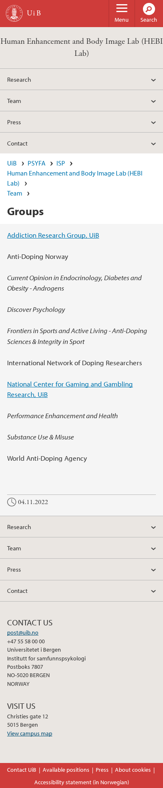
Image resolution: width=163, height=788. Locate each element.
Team (14, 100)
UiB (12, 163)
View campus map (29, 733)
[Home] (14, 13)
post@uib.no (22, 632)
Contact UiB (21, 769)
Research (19, 79)
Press (14, 122)
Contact (17, 143)
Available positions (66, 769)
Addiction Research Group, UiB (53, 235)
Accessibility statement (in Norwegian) (81, 782)
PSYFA (37, 163)
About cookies (133, 769)
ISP (60, 163)
